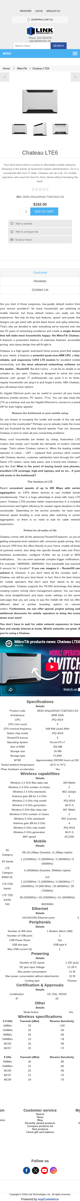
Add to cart (44, 211)
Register (25, 11)
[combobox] (32, 45)
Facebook (26, 1170)
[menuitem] (40, 1114)
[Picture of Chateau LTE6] (19, 129)
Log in (39, 11)
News (40, 1117)
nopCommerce (48, 1199)
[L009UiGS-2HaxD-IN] (4, 77)
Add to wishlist (23, 223)
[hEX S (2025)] (75, 77)
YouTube (44, 1170)
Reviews (40, 281)
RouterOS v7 (57, 742)
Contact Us (40, 290)
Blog (40, 1120)
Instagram (53, 1170)
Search (58, 45)
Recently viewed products (40, 1123)
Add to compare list (26, 231)
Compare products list (40, 1126)
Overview (40, 272)
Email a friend (23, 239)
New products (40, 1129)
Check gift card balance (40, 1132)
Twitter (35, 1170)
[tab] (40, 272)
